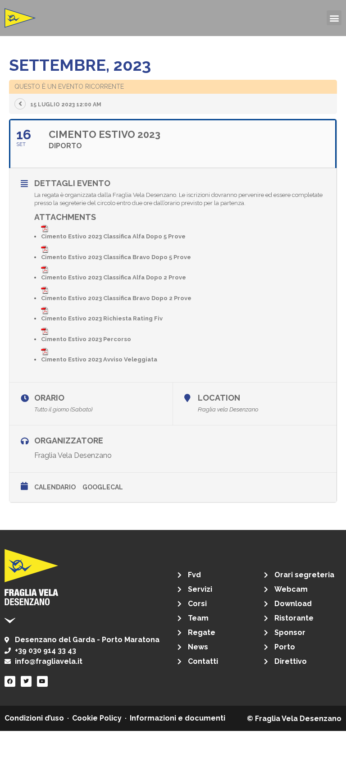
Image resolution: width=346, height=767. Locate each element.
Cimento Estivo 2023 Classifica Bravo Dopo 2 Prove (116, 298)
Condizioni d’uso (34, 718)
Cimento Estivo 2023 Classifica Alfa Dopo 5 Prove (113, 236)
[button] (334, 17)
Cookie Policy (97, 718)
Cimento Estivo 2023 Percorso (86, 339)
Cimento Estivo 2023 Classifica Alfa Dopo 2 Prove (113, 277)
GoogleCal (102, 487)
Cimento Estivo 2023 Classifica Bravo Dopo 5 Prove (116, 257)
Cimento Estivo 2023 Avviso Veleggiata (99, 359)
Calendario (55, 487)
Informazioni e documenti (177, 718)
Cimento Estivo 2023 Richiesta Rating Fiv (102, 318)
